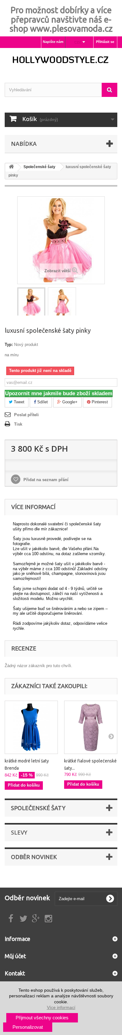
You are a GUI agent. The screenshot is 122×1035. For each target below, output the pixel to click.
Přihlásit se (105, 42)
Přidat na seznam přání (45, 479)
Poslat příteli (26, 414)
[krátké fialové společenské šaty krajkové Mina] (90, 727)
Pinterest (99, 402)
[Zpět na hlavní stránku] (11, 168)
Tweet (18, 402)
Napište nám (53, 42)
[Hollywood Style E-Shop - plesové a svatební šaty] (61, 60)
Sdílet (42, 402)
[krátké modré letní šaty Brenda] (31, 727)
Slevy (19, 832)
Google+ (69, 402)
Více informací (61, 1007)
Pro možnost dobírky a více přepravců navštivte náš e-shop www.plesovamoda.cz (61, 19)
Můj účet (15, 956)
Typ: (9, 344)
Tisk (18, 424)
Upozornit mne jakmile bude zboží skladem (58, 393)
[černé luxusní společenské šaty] (31, 302)
